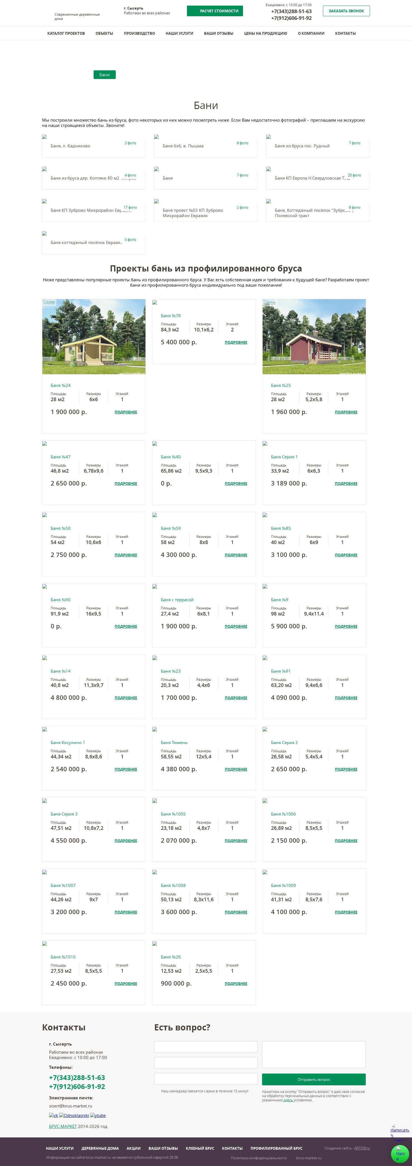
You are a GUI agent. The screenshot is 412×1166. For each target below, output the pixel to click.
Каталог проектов (66, 33)
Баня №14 (61, 671)
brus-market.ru (308, 1158)
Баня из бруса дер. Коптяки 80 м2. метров (93, 178)
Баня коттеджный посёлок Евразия (86, 242)
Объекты (104, 33)
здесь (288, 1100)
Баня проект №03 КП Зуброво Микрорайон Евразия (193, 213)
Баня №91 (281, 671)
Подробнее (126, 412)
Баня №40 (171, 456)
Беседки (132, 74)
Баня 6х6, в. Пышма (183, 145)
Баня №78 (171, 315)
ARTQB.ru (362, 1148)
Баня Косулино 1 (68, 742)
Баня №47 (61, 456)
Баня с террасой (177, 599)
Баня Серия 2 (284, 742)
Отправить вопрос (314, 1079)
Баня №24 (61, 385)
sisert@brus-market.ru (70, 1106)
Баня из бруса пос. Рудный (302, 145)
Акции (134, 1148)
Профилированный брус (276, 1148)
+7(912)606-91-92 (291, 18)
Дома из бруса (70, 74)
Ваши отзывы (218, 33)
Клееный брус (200, 1148)
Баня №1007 (63, 885)
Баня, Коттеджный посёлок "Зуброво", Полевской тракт (314, 213)
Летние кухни (168, 74)
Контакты (345, 33)
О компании (311, 33)
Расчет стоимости (219, 10)
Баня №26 (171, 957)
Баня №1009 (283, 885)
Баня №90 (61, 599)
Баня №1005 (173, 814)
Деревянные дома (100, 1148)
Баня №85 (281, 528)
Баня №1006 (283, 814)
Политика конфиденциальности (259, 1158)
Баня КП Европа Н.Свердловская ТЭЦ (312, 178)
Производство (139, 33)
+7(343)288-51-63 (291, 11)
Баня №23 (171, 671)
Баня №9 (279, 599)
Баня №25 (281, 385)
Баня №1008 (173, 885)
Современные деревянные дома (77, 16)
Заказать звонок (346, 10)
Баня (168, 178)
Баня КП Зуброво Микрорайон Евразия (91, 210)
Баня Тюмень (174, 742)
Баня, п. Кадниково (70, 145)
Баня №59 (171, 528)
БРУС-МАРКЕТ (63, 1126)
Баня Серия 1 (284, 456)
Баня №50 (61, 528)
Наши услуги (179, 33)
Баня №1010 (63, 957)
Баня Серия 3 (64, 814)
